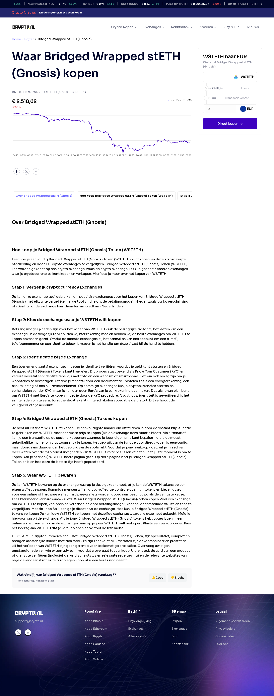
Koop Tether (93, 651)
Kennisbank (180, 644)
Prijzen (29, 39)
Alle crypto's (137, 636)
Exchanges (136, 628)
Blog (175, 636)
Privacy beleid (225, 628)
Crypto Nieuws (24, 12)
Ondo (128, 3)
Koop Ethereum (95, 628)
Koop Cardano (94, 644)
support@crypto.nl (29, 621)
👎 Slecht (177, 577)
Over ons (221, 644)
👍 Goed (157, 577)
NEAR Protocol (40, 3)
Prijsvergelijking (139, 621)
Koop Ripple (93, 636)
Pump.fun (181, 3)
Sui (86, 3)
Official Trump (242, 3)
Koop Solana (93, 659)
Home (16, 39)
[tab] (44, 196)
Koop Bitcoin (93, 621)
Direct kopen (227, 124)
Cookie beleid (225, 636)
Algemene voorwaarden (232, 621)
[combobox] (248, 109)
